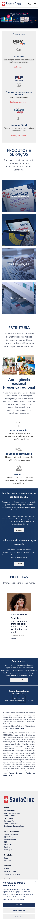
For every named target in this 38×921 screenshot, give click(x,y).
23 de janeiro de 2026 (17, 635)
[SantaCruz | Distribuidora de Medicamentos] (11, 4)
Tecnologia (8, 818)
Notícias (7, 861)
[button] (13, 639)
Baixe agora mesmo (18, 135)
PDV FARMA (8, 837)
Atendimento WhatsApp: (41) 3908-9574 (19, 700)
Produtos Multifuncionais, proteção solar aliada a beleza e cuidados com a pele (20, 625)
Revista (7, 847)
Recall (6, 858)
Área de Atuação (11, 816)
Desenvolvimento (11, 871)
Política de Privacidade (16, 899)
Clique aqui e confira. (17, 728)
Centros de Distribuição (13, 813)
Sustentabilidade (11, 823)
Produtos (8, 845)
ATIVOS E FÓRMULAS (19, 615)
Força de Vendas (10, 821)
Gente (6, 869)
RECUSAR (19, 916)
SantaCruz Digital (11, 834)
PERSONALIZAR (19, 911)
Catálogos (8, 850)
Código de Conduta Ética (14, 826)
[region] (19, 900)
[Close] (36, 881)
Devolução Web (10, 839)
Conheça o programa (18, 102)
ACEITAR (19, 905)
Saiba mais (18, 67)
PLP (5, 842)
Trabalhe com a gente (12, 874)
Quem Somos (9, 811)
